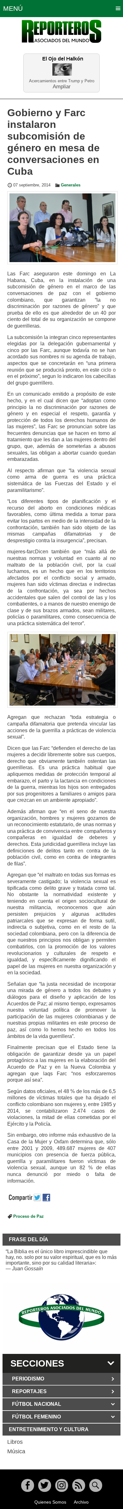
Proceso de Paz (28, 1216)
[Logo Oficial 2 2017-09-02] (61, 1317)
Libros (15, 1442)
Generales (70, 185)
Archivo (81, 1502)
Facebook (27, 1485)
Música (16, 1451)
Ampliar (62, 86)
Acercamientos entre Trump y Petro (61, 81)
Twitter (44, 1485)
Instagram (61, 1485)
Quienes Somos (50, 1502)
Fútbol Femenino (36, 1416)
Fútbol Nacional (36, 1404)
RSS (78, 1485)
